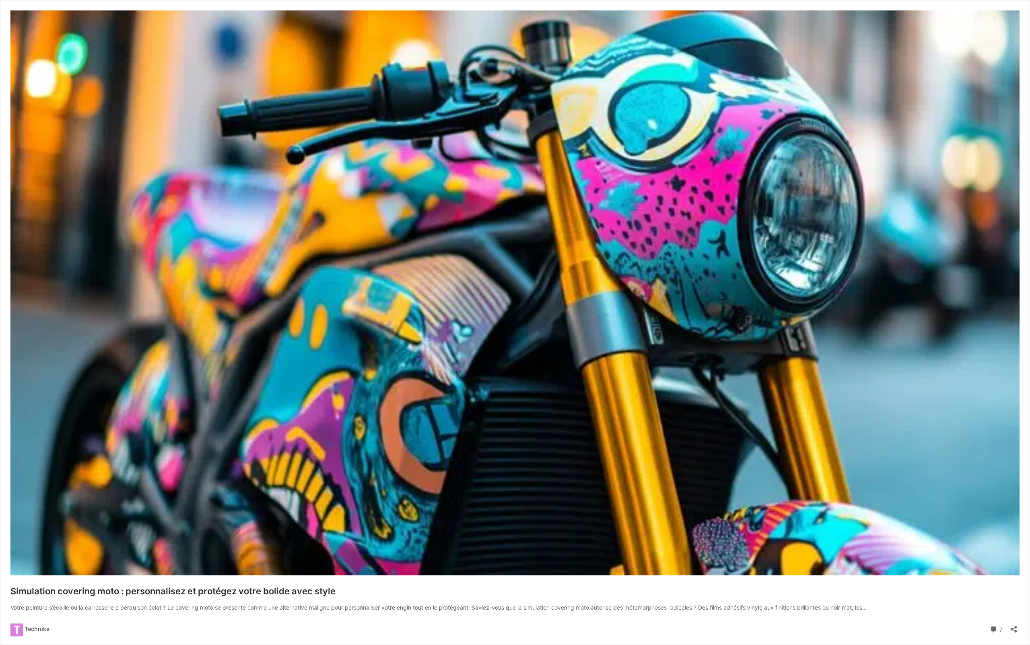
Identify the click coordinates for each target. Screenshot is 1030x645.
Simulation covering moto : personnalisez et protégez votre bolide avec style (173, 591)
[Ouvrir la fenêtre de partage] (1014, 626)
